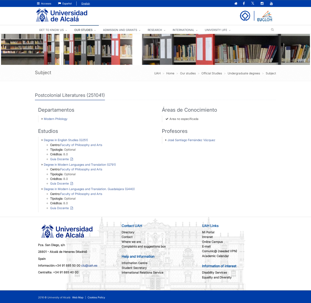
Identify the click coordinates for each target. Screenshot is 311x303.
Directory (128, 232)
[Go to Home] (61, 15)
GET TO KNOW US (51, 30)
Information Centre (134, 263)
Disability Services (214, 272)
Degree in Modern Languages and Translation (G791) (80, 164)
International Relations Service (142, 272)
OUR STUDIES (83, 30)
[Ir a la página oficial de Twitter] (253, 3)
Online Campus (212, 241)
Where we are (131, 241)
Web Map (77, 297)
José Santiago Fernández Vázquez (191, 140)
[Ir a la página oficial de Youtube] (272, 3)
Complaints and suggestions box (144, 246)
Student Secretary (134, 268)
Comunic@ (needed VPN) (219, 251)
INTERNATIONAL (183, 30)
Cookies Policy (96, 297)
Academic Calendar (215, 256)
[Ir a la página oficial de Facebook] (244, 3)
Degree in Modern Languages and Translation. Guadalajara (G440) (89, 189)
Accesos (45, 3)
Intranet (207, 237)
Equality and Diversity (217, 277)
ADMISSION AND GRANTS (120, 30)
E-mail (206, 246)
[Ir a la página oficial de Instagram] (262, 3)
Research (155, 30)
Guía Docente (60, 159)
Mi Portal (208, 232)
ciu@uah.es (89, 265)
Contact (127, 237)
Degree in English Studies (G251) (66, 140)
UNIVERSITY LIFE (216, 30)
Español (67, 3)
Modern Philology (55, 119)
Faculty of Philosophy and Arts (81, 145)
